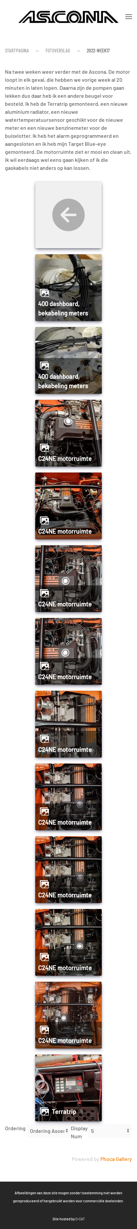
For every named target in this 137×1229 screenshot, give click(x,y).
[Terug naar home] (68, 16)
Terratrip (64, 1111)
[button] (128, 16)
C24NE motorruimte (65, 458)
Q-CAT (80, 1219)
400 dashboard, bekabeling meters (63, 308)
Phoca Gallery (116, 1159)
